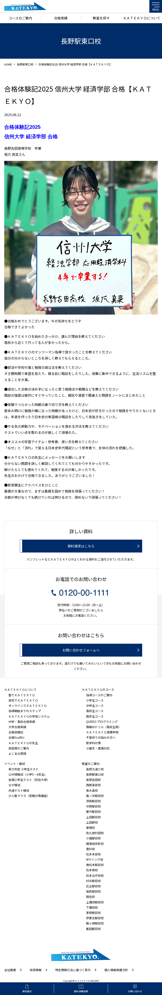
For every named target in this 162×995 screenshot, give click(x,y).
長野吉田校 (93, 780)
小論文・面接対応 (98, 748)
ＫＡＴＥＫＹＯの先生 (23, 743)
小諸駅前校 (93, 838)
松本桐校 (92, 870)
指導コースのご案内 (99, 695)
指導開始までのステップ (24, 711)
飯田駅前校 (93, 929)
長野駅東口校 (25, 64)
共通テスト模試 (18, 790)
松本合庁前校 (95, 875)
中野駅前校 (93, 806)
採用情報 (36, 970)
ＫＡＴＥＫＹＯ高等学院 (102, 732)
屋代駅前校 (93, 811)
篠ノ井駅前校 (95, 796)
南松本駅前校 (95, 865)
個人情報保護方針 (116, 970)
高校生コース (95, 711)
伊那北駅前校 (95, 918)
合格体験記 (15, 732)
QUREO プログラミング (102, 721)
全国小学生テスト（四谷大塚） (29, 780)
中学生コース (95, 705)
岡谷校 (90, 897)
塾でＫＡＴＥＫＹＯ (21, 695)
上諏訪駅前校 (95, 902)
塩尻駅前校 (93, 891)
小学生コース (95, 700)
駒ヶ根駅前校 (95, 923)
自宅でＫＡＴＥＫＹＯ (23, 700)
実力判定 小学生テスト (23, 769)
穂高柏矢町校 (95, 844)
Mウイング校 (94, 859)
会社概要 (10, 970)
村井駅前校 (93, 881)
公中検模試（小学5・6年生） (27, 774)
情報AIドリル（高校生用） (103, 727)
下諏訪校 (92, 907)
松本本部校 (93, 854)
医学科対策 (93, 743)
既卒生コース (95, 716)
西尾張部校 (93, 785)
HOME (8, 64)
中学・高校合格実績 (21, 721)
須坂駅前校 (93, 801)
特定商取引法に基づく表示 (73, 970)
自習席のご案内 (18, 748)
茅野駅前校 (93, 913)
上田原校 (92, 822)
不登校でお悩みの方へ (101, 737)
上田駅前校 (93, 817)
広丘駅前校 (93, 886)
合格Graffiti (16, 737)
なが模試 (14, 785)
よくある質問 (17, 753)
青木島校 (92, 790)
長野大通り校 (95, 769)
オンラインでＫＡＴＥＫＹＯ (27, 705)
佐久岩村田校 (95, 833)
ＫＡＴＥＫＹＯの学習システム (29, 716)
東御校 (90, 827)
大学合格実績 (17, 727)
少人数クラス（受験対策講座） (29, 796)
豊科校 (90, 849)
